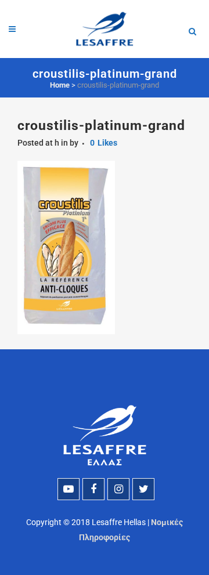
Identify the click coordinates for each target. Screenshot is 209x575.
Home (60, 85)
